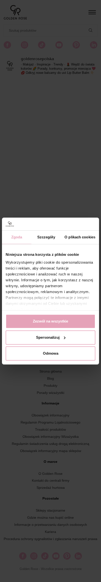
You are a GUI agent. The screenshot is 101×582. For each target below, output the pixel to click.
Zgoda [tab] (16, 237)
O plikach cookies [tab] (79, 237)
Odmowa (50, 353)
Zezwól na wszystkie (50, 321)
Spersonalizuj (48, 337)
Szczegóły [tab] (46, 237)
